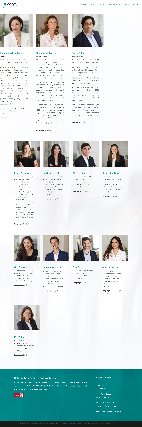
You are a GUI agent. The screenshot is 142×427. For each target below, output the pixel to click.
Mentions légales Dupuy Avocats (30, 423)
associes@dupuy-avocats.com (109, 411)
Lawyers (93, 4)
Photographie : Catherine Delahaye (99, 423)
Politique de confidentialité (49, 423)
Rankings (127, 4)
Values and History (114, 4)
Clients (101, 4)
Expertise (83, 4)
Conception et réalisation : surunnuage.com (73, 423)
